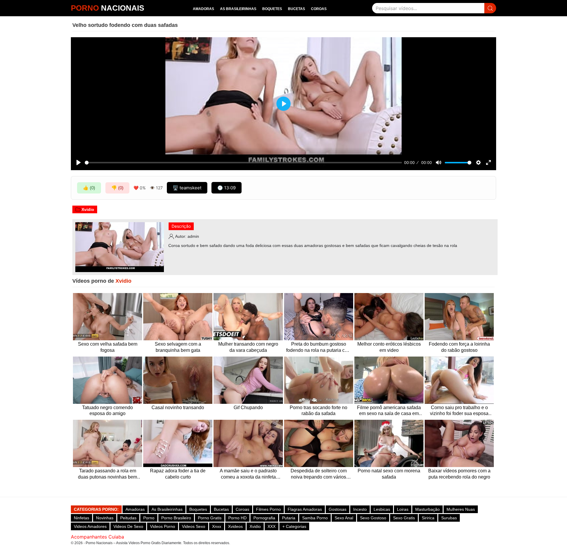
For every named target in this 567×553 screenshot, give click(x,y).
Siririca (428, 517)
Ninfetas (81, 517)
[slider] (243, 162)
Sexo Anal (344, 517)
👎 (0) (117, 187)
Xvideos (235, 526)
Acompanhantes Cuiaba (97, 537)
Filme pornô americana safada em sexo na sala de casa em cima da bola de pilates (389, 411)
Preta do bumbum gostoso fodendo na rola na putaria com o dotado (318, 347)
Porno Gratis (209, 517)
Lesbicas (382, 509)
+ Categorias (294, 526)
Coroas (319, 9)
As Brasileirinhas (238, 9)
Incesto (360, 509)
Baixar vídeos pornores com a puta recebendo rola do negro (459, 473)
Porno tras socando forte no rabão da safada (318, 410)
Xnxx (216, 526)
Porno (148, 517)
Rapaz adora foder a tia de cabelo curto (178, 473)
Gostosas (337, 509)
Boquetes (272, 9)
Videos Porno (162, 526)
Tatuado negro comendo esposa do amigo (107, 410)
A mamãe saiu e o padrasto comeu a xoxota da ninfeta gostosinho (248, 474)
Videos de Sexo (128, 526)
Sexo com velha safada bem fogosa (107, 347)
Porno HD (237, 517)
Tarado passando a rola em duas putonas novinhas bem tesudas (107, 474)
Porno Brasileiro (176, 517)
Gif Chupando (248, 407)
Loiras (402, 509)
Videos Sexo (193, 526)
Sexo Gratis (404, 517)
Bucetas (296, 9)
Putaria (288, 517)
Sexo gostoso (373, 517)
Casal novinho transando (177, 407)
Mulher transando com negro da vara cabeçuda (248, 347)
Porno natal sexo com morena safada (389, 473)
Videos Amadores (90, 526)
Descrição (181, 226)
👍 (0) (89, 187)
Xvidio (88, 209)
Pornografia (264, 517)
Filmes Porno (268, 509)
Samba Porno (315, 517)
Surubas (449, 517)
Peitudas (128, 517)
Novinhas (104, 517)
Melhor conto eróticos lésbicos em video (389, 347)
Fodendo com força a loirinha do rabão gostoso (459, 347)
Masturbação (427, 509)
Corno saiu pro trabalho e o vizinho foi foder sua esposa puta (459, 411)
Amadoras (203, 9)
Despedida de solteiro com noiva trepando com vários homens (319, 474)
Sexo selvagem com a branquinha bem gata (178, 347)
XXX (272, 526)
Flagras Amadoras (305, 509)
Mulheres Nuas (461, 509)
